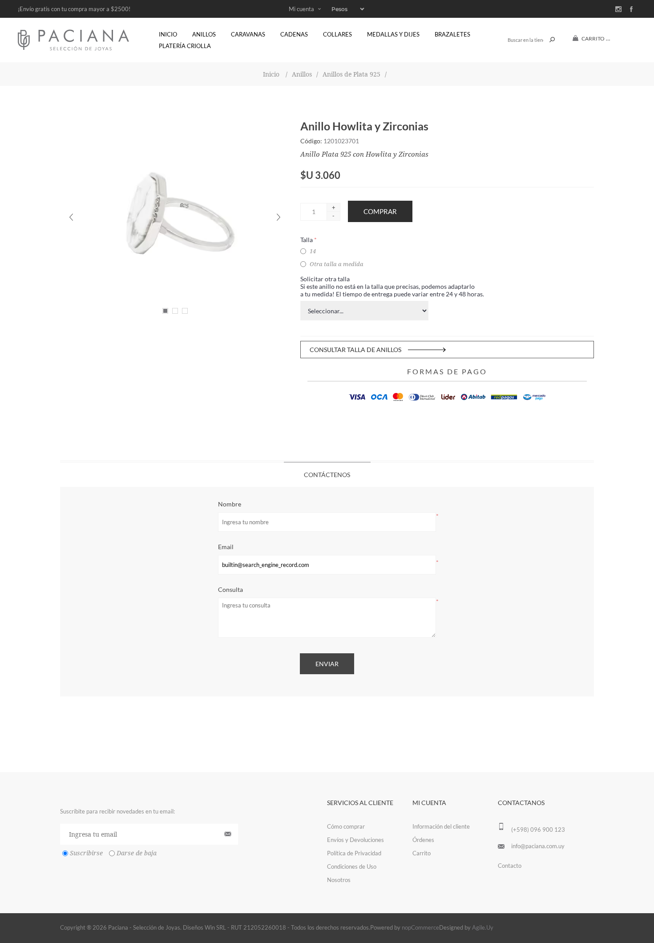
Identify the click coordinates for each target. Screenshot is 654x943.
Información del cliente (441, 826)
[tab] (327, 474)
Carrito (421, 853)
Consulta (230, 589)
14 (313, 251)
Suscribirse (86, 853)
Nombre (229, 504)
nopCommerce (420, 927)
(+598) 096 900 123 (538, 829)
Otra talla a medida (336, 264)
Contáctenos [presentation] (327, 474)
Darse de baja (137, 853)
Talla (307, 239)
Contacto (509, 865)
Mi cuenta (301, 8)
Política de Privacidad (354, 853)
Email (226, 546)
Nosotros (339, 879)
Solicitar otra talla (325, 279)
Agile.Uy (482, 927)
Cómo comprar (346, 826)
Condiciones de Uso (351, 866)
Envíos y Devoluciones (355, 839)
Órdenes (423, 839)
